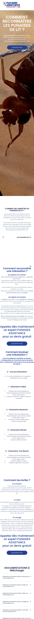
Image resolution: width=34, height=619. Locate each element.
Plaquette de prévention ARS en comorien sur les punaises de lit (15, 610)
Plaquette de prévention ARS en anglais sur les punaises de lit (16, 602)
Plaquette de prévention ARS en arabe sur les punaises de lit (15, 585)
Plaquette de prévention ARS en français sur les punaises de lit (16, 577)
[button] (29, 5)
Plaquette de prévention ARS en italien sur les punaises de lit (15, 594)
